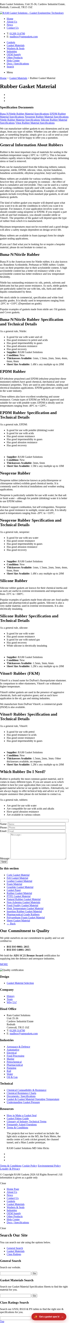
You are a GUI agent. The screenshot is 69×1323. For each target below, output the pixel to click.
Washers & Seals (15, 48)
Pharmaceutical (15, 1064)
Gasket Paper (14, 890)
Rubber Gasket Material (19, 893)
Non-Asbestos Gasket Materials (23, 902)
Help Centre (13, 60)
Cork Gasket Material (18, 875)
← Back (11, 923)
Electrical (12, 1052)
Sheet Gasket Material (18, 920)
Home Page (13, 1189)
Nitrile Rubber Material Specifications (20, 119)
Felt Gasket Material (17, 878)
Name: (3, 824)
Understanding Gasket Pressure (23, 1102)
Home (10, 18)
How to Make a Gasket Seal (22, 1115)
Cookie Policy (29, 1165)
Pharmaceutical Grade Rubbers (23, 914)
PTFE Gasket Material (18, 896)
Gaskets (11, 42)
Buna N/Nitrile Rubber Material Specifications (24, 113)
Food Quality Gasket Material (22, 905)
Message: (5, 858)
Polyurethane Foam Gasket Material (26, 917)
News (10, 24)
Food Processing (15, 1055)
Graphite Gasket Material (20, 887)
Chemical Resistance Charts (21, 1093)
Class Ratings (14, 1254)
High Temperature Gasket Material (25, 908)
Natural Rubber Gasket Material (24, 899)
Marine (10, 1058)
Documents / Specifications (21, 1096)
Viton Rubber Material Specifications (35, 122)
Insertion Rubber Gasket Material (24, 911)
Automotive (13, 1049)
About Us (12, 21)
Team (10, 999)
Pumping (11, 1068)
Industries (12, 51)
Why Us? (12, 1002)
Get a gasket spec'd (49, 1316)
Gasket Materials (15, 45)
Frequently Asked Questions (22, 1124)
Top (2, 1321)
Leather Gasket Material (19, 881)
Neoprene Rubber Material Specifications (46, 116)
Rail (9, 1071)
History (11, 996)
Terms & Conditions (17, 1127)
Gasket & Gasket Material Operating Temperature (33, 1099)
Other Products (15, 57)
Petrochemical (14, 1061)
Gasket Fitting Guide (18, 1118)
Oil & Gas (12, 1077)
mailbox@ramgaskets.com (24, 36)
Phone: (3, 827)
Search (10, 66)
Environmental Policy (49, 1165)
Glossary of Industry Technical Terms (26, 1121)
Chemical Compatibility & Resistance (26, 1090)
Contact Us (13, 27)
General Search (15, 1248)
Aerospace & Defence (18, 1046)
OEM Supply (14, 54)
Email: (3, 831)
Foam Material (14, 884)
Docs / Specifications (18, 63)
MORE (4, 964)
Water (10, 1074)
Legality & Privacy (10, 1168)
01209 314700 (17, 33)
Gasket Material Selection (20, 983)
